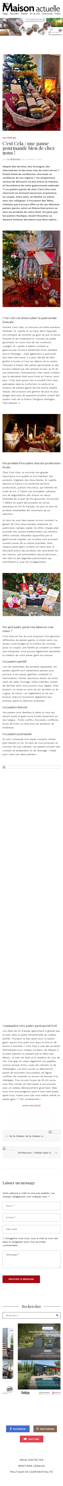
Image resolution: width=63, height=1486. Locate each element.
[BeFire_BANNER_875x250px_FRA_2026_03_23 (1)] (31, 26)
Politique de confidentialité (31, 1471)
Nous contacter (31, 1459)
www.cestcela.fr (31, 1105)
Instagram (47, 1429)
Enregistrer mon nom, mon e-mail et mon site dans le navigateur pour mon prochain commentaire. (30, 1242)
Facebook (19, 1429)
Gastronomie (9, 138)
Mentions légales (31, 1465)
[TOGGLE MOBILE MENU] (6, 5)
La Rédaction (13, 159)
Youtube (33, 1439)
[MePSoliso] (31, 1360)
